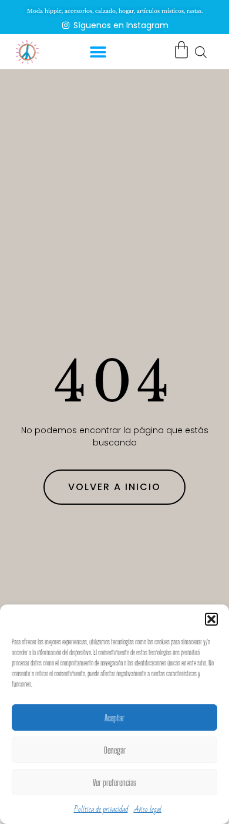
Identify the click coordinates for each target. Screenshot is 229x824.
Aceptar (114, 717)
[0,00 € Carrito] (181, 49)
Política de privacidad (101, 809)
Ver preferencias (114, 782)
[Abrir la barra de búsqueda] (201, 51)
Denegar (115, 750)
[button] (211, 619)
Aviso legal (147, 809)
